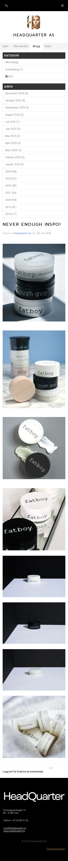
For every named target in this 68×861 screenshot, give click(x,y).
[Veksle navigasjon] (62, 6)
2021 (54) (11, 192)
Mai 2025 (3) (12, 136)
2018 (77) (11, 214)
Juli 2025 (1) (12, 121)
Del (50, 768)
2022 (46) (11, 185)
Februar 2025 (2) (15, 157)
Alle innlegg (11, 62)
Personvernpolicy (56, 849)
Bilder (48, 46)
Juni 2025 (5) (12, 128)
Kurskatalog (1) (14, 69)
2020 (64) (11, 199)
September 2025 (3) (17, 107)
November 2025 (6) (16, 93)
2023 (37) (11, 178)
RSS (10, 76)
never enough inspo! (32, 224)
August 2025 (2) (14, 114)
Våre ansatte (20, 46)
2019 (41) (11, 207)
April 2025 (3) (13, 143)
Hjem (5, 46)
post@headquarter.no (14, 828)
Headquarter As (22, 233)
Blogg (36, 46)
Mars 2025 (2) (13, 150)
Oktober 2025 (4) (15, 100)
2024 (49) (11, 171)
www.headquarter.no (14, 831)
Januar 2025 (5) (14, 164)
